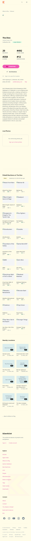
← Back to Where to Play (9, 416)
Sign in (4, 443)
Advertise (18, 529)
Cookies (25, 527)
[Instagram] (9, 518)
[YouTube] (14, 518)
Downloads (5, 489)
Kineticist (7, 433)
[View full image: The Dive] (15, 23)
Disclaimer (5, 529)
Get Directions (13, 72)
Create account (13, 443)
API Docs (11, 534)
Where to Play (6, 11)
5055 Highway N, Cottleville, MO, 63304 (13, 79)
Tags (4, 482)
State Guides (6, 486)
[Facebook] (4, 518)
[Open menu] (26, 2)
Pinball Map (12, 66)
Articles (5, 454)
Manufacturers (6, 476)
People (4, 473)
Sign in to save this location (12, 76)
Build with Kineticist (8, 510)
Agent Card (5, 536)
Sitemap (12, 529)
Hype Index (6, 457)
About (4, 500)
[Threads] (18, 518)
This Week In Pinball (8, 507)
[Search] (22, 2)
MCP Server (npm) (18, 536)
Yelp (26, 82)
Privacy (14, 527)
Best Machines (6, 467)
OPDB (23, 532)
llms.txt (24, 534)
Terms (19, 527)
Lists (4, 470)
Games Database (7, 464)
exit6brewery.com (17, 82)
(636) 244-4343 (6, 82)
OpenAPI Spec (18, 534)
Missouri (12, 11)
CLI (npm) (11, 536)
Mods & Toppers (7, 479)
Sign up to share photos (15, 142)
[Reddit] (23, 518)
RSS (4, 513)
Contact (5, 504)
